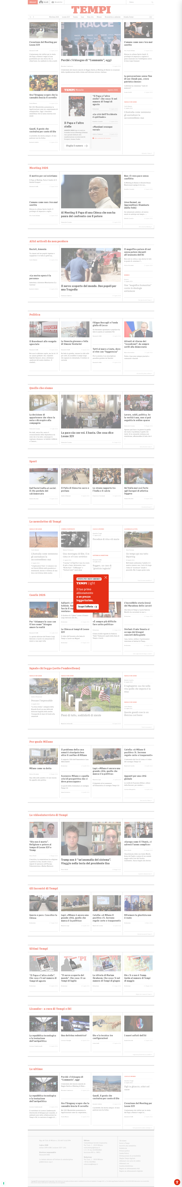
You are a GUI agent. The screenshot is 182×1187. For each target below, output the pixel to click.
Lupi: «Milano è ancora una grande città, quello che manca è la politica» (106, 771)
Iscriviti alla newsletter (127, 1146)
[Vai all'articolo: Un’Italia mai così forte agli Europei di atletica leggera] (138, 476)
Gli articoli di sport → (146, 507)
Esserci (127, 275)
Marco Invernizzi (129, 352)
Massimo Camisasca (67, 66)
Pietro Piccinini (129, 265)
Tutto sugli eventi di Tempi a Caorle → (142, 653)
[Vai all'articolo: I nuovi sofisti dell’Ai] (138, 1023)
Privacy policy (124, 1151)
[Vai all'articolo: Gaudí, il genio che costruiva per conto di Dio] (107, 1083)
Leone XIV (66, 17)
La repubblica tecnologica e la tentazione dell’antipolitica (42, 1038)
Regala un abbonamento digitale (131, 1171)
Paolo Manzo (33, 103)
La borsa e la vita (131, 529)
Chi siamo (122, 1141)
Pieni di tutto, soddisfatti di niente (81, 715)
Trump (75, 17)
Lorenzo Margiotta (129, 789)
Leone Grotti (128, 92)
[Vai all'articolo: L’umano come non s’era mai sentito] (138, 30)
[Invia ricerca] (152, 2)
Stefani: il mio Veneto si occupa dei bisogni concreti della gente (136, 632)
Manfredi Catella (129, 766)
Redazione (96, 109)
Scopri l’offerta (85, 607)
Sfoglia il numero (74, 146)
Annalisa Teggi (97, 533)
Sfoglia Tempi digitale (127, 1158)
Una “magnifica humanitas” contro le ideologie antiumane (138, 288)
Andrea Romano (66, 496)
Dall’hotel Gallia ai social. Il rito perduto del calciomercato (42, 491)
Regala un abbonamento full (129, 1168)
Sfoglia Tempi (128, 17)
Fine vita (90, 17)
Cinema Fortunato (68, 529)
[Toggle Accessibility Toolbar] (177, 1182)
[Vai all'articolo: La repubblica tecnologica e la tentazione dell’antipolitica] (43, 1023)
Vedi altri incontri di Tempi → (144, 934)
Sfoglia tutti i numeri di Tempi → (144, 994)
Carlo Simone (128, 106)
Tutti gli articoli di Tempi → (145, 300)
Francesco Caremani (99, 496)
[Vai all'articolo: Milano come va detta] (43, 756)
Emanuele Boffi (33, 50)
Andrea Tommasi (98, 134)
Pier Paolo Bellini (129, 50)
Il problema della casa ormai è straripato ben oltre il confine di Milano (74, 753)
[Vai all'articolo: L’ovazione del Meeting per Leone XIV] (43, 30)
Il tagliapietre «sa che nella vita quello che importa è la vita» (137, 689)
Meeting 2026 (54, 17)
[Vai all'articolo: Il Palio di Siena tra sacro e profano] (75, 476)
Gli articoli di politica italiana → (144, 373)
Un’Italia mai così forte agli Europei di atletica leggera (136, 491)
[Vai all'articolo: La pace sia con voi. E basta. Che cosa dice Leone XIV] (91, 411)
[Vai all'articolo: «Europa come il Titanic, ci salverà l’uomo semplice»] (138, 830)
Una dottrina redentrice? (74, 1035)
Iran (82, 17)
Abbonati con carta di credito (130, 1161)
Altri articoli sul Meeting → (145, 226)
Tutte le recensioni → (147, 727)
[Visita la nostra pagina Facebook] (33, 17)
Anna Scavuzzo (65, 792)
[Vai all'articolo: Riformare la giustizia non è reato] (138, 903)
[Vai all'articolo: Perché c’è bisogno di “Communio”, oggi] (91, 39)
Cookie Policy (124, 1153)
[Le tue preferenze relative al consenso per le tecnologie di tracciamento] (4, 1183)
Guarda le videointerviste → (145, 874)
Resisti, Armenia (37, 249)
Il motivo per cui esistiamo (43, 176)
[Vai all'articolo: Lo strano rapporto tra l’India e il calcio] (107, 476)
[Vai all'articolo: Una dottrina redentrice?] (75, 1023)
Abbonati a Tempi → (147, 153)
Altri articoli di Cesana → (146, 446)
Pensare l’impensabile (42, 701)
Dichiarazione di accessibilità (130, 1156)
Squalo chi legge (130, 102)
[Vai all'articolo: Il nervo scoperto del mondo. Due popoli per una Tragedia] (91, 265)
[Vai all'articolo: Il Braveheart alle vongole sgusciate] (43, 329)
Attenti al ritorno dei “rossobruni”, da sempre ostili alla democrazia (136, 344)
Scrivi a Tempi (124, 1143)
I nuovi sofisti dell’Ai (135, 1035)
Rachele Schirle (34, 142)
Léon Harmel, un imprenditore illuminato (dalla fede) (136, 205)
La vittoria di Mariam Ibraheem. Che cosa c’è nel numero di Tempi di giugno (106, 978)
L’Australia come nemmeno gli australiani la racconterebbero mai (137, 115)
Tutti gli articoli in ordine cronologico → (142, 1127)
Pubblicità (123, 1148)
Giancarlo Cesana (66, 222)
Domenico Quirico (66, 295)
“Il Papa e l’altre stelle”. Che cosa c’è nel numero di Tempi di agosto (43, 978)
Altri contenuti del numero (102, 138)
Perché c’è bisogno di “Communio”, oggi (86, 60)
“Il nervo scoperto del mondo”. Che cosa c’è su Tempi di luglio (73, 978)
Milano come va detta (40, 768)
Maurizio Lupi (97, 779)
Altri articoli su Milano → (146, 800)
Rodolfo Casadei (98, 121)
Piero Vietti (32, 855)
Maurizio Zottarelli (66, 723)
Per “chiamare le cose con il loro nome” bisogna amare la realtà (42, 625)
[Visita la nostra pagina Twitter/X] (30, 17)
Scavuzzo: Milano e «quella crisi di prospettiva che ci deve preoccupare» (75, 779)
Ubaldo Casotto (128, 218)
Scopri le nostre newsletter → (145, 580)
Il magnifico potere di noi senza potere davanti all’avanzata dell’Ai (137, 252)
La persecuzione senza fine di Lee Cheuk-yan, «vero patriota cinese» (138, 79)
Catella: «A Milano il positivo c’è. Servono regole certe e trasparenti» (138, 753)
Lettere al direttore (100, 555)
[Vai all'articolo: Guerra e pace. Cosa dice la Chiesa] (43, 903)
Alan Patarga (130, 550)
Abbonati (32, 2)
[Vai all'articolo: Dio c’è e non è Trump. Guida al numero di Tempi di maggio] (138, 963)
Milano (99, 17)
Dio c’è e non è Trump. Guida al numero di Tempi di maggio (137, 978)
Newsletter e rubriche (112, 17)
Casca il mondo (98, 529)
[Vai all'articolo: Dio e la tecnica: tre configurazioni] (107, 1023)
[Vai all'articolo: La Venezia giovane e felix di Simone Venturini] (75, 329)
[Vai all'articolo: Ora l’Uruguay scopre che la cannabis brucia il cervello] (43, 83)
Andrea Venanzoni (36, 696)
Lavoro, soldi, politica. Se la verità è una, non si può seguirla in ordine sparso (137, 418)
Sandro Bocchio (33, 498)
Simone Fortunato (68, 550)
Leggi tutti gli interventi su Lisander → (142, 1054)
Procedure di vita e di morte (106, 539)
